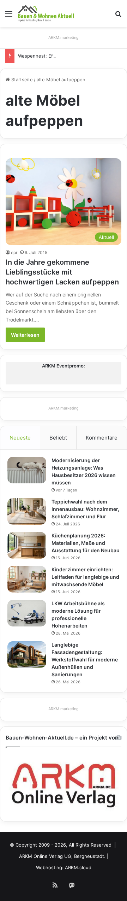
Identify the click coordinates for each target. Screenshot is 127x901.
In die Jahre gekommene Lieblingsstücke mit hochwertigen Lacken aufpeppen (62, 272)
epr (14, 252)
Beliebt (58, 437)
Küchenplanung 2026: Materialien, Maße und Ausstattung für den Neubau (86, 542)
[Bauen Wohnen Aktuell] (46, 13)
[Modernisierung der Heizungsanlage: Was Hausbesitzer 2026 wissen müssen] (26, 470)
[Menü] (8, 16)
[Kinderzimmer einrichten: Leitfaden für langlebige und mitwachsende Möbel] (26, 579)
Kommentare (101, 437)
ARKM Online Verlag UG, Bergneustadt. (62, 856)
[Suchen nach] (118, 16)
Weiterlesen (25, 335)
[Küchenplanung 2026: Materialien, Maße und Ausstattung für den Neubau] (26, 545)
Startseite (21, 79)
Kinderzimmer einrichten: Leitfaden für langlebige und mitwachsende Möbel (85, 576)
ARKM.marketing (63, 37)
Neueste (20, 437)
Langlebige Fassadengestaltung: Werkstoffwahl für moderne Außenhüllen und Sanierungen (85, 659)
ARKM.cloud (78, 867)
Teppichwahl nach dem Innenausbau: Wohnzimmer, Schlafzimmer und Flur (85, 509)
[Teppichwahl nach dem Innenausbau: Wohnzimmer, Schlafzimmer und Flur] (26, 511)
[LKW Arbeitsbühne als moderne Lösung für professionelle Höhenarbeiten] (26, 613)
